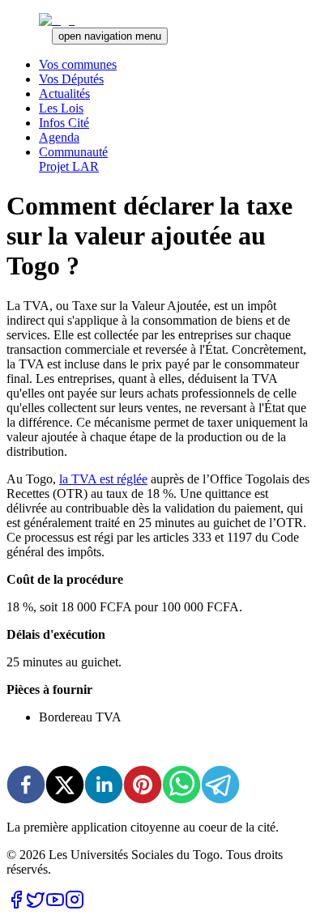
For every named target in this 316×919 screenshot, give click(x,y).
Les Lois (61, 108)
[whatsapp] (181, 786)
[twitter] (64, 786)
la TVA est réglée (103, 479)
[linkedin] (103, 786)
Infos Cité (64, 123)
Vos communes (78, 64)
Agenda (59, 137)
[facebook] (25, 786)
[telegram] (220, 786)
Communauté (73, 152)
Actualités (64, 93)
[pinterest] (142, 786)
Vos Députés (71, 79)
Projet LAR (69, 166)
